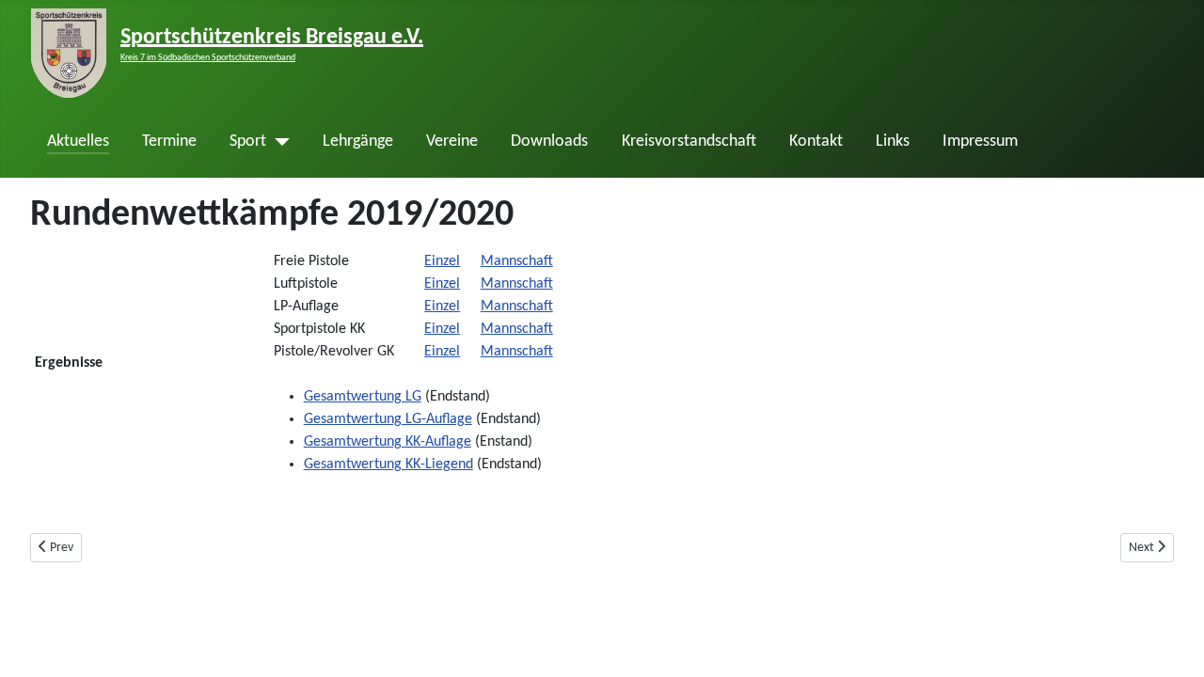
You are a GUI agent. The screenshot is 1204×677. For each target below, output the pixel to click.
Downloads (549, 142)
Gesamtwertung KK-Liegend (388, 464)
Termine (169, 142)
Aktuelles (78, 142)
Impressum (980, 142)
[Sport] (278, 142)
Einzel (442, 261)
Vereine (452, 142)
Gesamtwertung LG (362, 396)
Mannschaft (517, 261)
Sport (248, 142)
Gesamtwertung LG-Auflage (388, 419)
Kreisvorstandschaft (689, 142)
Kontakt (816, 142)
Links (893, 142)
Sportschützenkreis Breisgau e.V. (271, 37)
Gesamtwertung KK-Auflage (387, 441)
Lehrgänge (358, 142)
